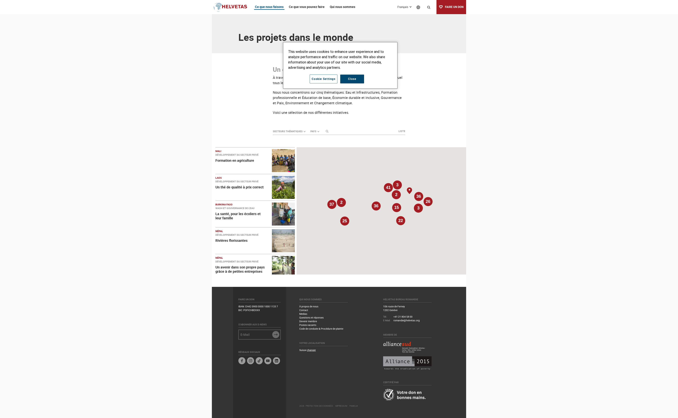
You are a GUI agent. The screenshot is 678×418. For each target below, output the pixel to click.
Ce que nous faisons (269, 7)
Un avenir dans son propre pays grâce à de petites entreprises (240, 269)
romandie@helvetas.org (406, 320)
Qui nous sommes (342, 7)
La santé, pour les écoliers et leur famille (238, 215)
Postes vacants (307, 325)
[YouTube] (267, 361)
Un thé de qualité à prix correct (239, 187)
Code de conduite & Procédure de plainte (321, 328)
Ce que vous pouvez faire (307, 7)
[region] (340, 65)
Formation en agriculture (234, 160)
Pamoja (353, 405)
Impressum (341, 405)
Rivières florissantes (231, 240)
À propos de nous (308, 306)
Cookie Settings (323, 79)
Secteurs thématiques (288, 131)
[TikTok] (259, 361)
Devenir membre (308, 321)
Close (352, 79)
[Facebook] (241, 361)
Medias (303, 313)
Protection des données (319, 405)
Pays (313, 131)
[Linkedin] (276, 361)
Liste (402, 131)
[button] (376, 207)
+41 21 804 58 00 (402, 316)
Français (403, 7)
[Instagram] (250, 361)
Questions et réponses (311, 317)
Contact (303, 310)
